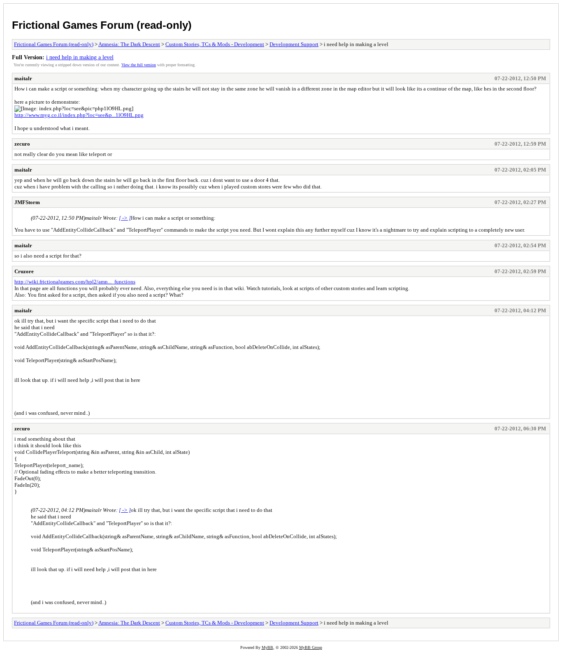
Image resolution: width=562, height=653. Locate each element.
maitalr (23, 78)
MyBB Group (310, 647)
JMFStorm (27, 202)
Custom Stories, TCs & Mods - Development (214, 44)
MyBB (267, 647)
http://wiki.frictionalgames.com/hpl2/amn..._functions (74, 282)
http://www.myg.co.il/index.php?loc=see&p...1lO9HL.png (79, 115)
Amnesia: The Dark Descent (129, 44)
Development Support (293, 44)
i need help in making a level (80, 57)
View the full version (138, 65)
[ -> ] (125, 218)
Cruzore (24, 271)
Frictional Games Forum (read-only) (102, 25)
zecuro (22, 144)
